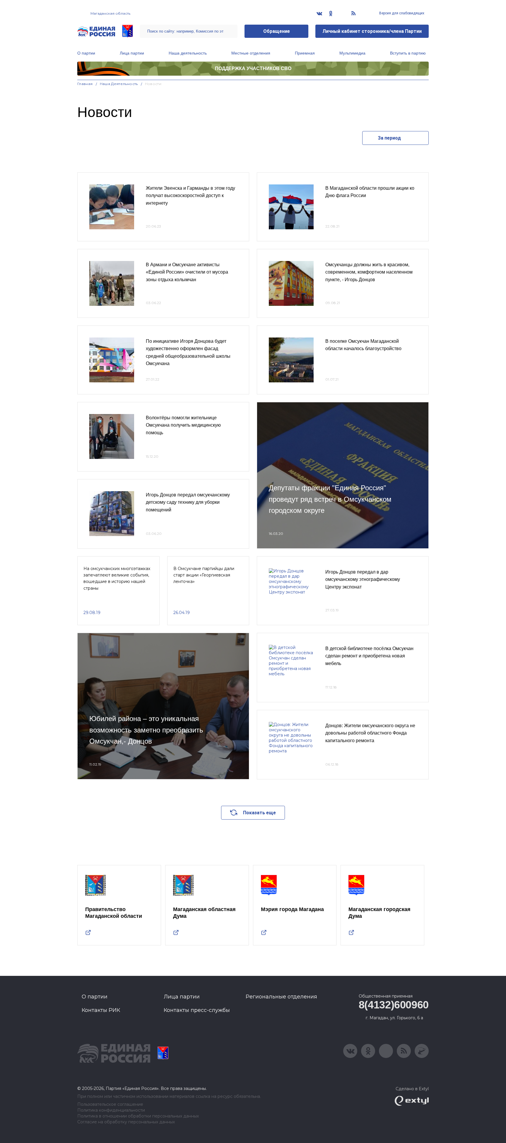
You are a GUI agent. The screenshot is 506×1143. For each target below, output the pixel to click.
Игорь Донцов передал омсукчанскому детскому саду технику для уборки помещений (188, 502)
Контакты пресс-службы (197, 1010)
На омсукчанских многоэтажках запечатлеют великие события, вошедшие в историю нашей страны (116, 578)
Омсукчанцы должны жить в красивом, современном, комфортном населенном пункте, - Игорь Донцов (369, 272)
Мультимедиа (352, 53)
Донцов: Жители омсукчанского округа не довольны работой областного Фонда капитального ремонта (370, 733)
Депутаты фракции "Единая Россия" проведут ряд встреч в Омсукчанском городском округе (330, 499)
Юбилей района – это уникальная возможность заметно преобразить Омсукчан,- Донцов (146, 730)
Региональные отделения (281, 996)
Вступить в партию (408, 53)
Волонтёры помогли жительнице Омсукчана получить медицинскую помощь (183, 425)
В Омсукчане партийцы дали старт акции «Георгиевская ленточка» (203, 575)
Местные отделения (250, 53)
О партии (86, 53)
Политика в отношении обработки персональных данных (138, 1116)
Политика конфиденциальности (111, 1110)
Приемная (305, 53)
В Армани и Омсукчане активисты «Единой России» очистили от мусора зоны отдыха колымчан (187, 272)
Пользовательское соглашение (110, 1104)
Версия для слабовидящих (401, 13)
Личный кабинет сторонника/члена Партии (372, 31)
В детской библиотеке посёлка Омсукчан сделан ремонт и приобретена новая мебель (369, 656)
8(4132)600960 (394, 1005)
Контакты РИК (101, 1010)
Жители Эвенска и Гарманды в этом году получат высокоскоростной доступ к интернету (190, 196)
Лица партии (132, 53)
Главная (85, 84)
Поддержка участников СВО (253, 68)
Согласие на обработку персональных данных (126, 1122)
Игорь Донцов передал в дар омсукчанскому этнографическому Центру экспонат (362, 579)
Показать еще (259, 812)
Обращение (276, 31)
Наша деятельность (188, 53)
